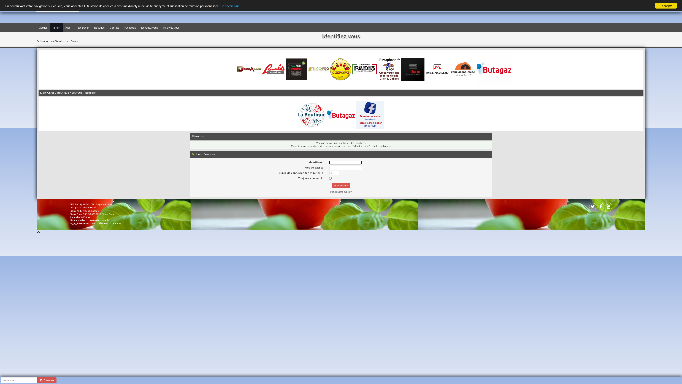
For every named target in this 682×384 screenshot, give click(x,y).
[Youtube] (608, 207)
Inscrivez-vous (171, 27)
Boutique (99, 27)
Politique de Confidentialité (83, 207)
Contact (114, 27)
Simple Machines (104, 204)
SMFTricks (85, 217)
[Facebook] (592, 207)
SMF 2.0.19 (75, 204)
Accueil (43, 27)
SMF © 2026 (88, 204)
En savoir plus (229, 6)
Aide (68, 27)
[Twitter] (600, 207)
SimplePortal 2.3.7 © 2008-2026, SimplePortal (92, 214)
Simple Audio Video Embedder (84, 211)
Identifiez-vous (149, 27)
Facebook (130, 27)
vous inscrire (340, 146)
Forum (56, 27)
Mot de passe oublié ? (341, 192)
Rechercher (82, 27)
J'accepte (666, 5)
